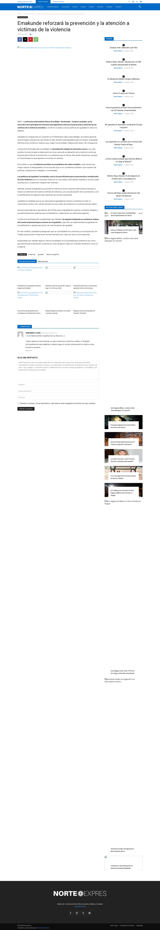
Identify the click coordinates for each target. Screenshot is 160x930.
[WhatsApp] (36, 39)
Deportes (109, 6)
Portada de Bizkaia (58, 1)
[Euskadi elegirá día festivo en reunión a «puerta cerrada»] (58, 300)
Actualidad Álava (28, 14)
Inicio (19, 14)
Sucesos (83, 6)
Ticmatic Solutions (43, 928)
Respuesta (29, 350)
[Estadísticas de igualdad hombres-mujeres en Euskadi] (30, 275)
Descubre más (80, 906)
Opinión (91, 6)
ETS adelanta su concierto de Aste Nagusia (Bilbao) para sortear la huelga (122, 492)
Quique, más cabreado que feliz (124, 47)
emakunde (31, 254)
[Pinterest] (30, 39)
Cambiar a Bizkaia (53, 6)
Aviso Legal (114, 925)
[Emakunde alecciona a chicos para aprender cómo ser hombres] (86, 275)
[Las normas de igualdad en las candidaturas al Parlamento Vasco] (30, 300)
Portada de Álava (43, 1)
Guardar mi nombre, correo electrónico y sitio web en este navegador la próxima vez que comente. (58, 403)
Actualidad (65, 6)
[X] (137, 1)
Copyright (139, 925)
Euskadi (74, 6)
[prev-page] (18, 317)
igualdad (41, 254)
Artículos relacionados (27, 261)
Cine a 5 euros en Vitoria (123, 93)
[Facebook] (129, 1)
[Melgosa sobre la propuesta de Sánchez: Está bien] (86, 300)
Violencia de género (52, 254)
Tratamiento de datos (127, 925)
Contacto (118, 6)
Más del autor (43, 261)
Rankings (100, 6)
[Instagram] (133, 1)
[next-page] (22, 317)
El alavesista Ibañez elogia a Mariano (124, 79)
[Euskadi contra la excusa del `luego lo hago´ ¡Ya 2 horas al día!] (58, 275)
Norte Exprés (118, 51)
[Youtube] (141, 1)
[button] (140, 7)
